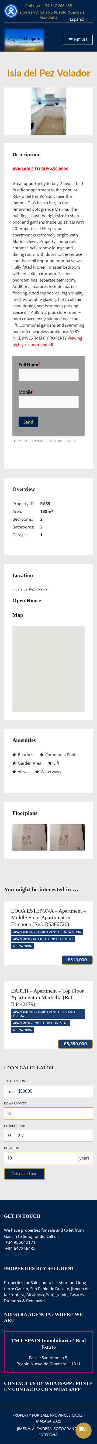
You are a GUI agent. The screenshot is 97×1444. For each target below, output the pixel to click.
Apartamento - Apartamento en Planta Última (44, 1014)
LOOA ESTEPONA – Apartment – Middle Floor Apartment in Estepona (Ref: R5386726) (48, 917)
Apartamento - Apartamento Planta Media (47, 932)
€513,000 (77, 960)
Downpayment (15, 1103)
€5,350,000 (75, 1044)
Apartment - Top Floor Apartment (40, 1023)
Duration (11, 1148)
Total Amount (15, 1081)
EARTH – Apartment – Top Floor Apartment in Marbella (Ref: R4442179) (47, 997)
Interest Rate (14, 1126)
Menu (80, 40)
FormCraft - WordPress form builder (44, 441)
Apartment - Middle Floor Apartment (43, 939)
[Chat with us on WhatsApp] (83, 1431)
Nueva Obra (22, 946)
